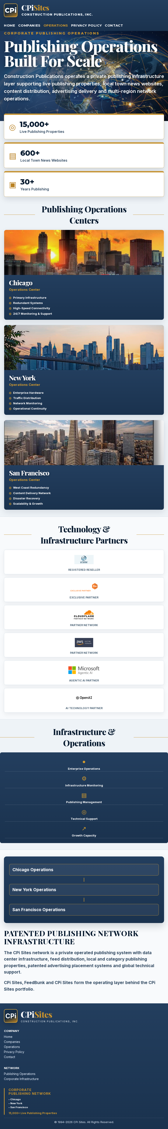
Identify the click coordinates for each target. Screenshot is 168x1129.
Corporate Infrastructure (21, 1079)
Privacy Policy (86, 25)
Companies (29, 25)
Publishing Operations (19, 1074)
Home (9, 25)
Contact (114, 25)
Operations (56, 25)
